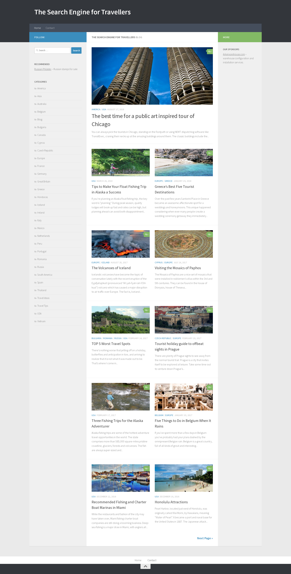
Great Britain (43, 181)
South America (44, 274)
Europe (159, 180)
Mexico (40, 228)
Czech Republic (163, 338)
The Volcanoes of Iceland (111, 267)
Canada (41, 135)
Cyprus (159, 262)
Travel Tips (42, 305)
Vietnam (41, 321)
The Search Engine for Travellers (82, 11)
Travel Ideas (43, 298)
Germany (42, 173)
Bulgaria (96, 338)
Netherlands (43, 235)
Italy (39, 220)
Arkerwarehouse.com (234, 54)
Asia (39, 96)
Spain (40, 282)
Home (37, 28)
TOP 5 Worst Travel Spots (111, 343)
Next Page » (205, 538)
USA (104, 109)
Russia (118, 338)
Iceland (106, 262)
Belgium (159, 415)
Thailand (41, 290)
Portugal (41, 251)
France (40, 166)
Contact (50, 28)
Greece (168, 180)
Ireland (40, 212)
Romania (107, 338)
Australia (41, 103)
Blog (39, 119)
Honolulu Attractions (171, 502)
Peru (39, 243)
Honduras (42, 197)
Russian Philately (42, 69)
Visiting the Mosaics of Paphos (178, 267)
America (96, 109)
